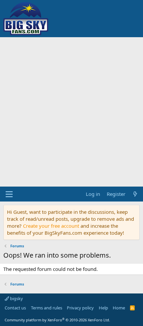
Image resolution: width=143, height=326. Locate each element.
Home (119, 308)
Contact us (15, 308)
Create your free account (51, 225)
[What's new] (135, 194)
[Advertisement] (71, 112)
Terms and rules (46, 308)
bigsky (16, 298)
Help (103, 308)
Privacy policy (80, 308)
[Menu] (9, 194)
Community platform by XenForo (57, 319)
